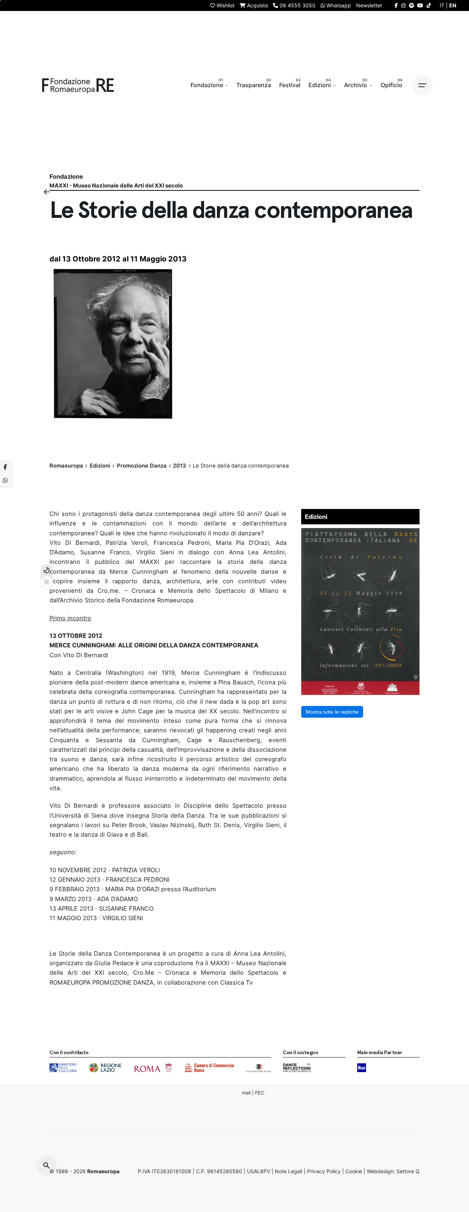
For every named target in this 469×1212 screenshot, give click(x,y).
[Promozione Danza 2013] (360, 532)
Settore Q (408, 1171)
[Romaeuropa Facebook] (396, 5)
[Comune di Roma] (153, 1067)
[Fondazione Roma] (259, 1067)
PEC (259, 1092)
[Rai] (361, 1067)
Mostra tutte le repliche (332, 712)
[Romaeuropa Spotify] (411, 5)
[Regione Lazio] (105, 1067)
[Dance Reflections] (296, 1067)
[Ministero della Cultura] (63, 1067)
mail (246, 1092)
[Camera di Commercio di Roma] (209, 1067)
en (452, 5)
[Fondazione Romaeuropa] (78, 85)
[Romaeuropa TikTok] (428, 5)
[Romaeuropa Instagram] (403, 5)
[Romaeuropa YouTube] (420, 5)
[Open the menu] (422, 85)
